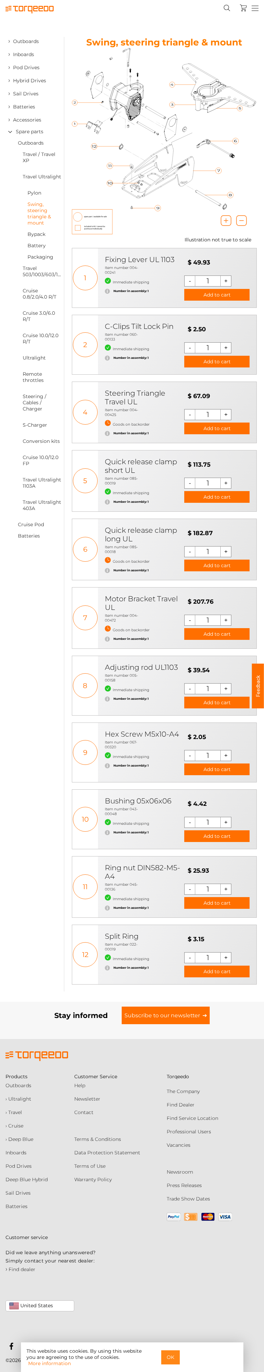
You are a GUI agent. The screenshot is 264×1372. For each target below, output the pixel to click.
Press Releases (184, 1185)
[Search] (226, 7)
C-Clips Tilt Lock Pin (139, 326)
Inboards (16, 1153)
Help (79, 1085)
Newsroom (180, 1172)
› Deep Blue (19, 1139)
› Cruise (14, 1126)
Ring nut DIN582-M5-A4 (142, 872)
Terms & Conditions (97, 1139)
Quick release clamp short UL (141, 466)
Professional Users (189, 1132)
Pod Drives (19, 1166)
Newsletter (87, 1099)
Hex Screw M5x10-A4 (142, 734)
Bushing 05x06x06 (138, 801)
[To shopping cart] (243, 7)
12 (85, 954)
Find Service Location (192, 1118)
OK (170, 1357)
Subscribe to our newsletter (162, 1015)
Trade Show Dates (188, 1199)
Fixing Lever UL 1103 (140, 259)
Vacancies (178, 1145)
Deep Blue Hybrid (27, 1179)
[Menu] (255, 8)
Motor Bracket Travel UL (141, 603)
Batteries (17, 1206)
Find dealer (20, 1269)
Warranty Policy (93, 1179)
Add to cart (217, 295)
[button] (258, 686)
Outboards (18, 1085)
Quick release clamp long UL (141, 534)
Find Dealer (181, 1105)
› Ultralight (18, 1099)
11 (85, 887)
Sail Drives (18, 1193)
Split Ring (122, 936)
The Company (183, 1091)
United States (36, 1305)
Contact (84, 1112)
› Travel (14, 1112)
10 (85, 819)
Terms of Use (90, 1166)
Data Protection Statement (107, 1153)
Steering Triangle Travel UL (135, 397)
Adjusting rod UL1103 (141, 667)
